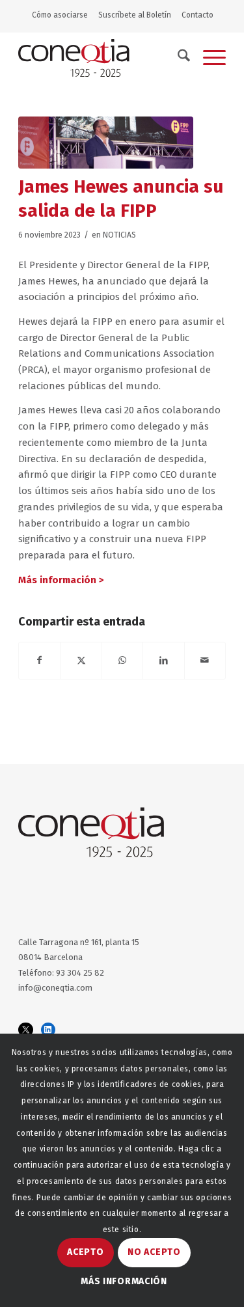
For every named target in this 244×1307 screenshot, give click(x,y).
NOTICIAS (119, 235)
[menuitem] (63, 15)
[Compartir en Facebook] (39, 660)
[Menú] (208, 58)
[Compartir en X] (81, 660)
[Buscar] (177, 58)
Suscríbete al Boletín (134, 15)
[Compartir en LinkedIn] (163, 660)
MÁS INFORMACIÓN (124, 1281)
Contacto (197, 15)
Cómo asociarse (60, 15)
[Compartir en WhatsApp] (122, 660)
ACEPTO (85, 1252)
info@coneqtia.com (55, 988)
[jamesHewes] (105, 143)
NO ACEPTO (154, 1252)
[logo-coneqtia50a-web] (101, 58)
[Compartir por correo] (205, 660)
